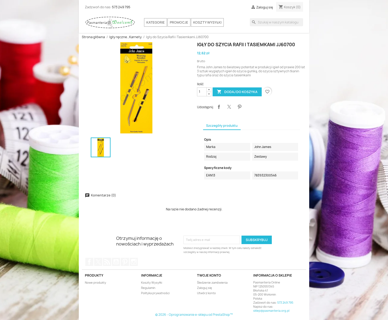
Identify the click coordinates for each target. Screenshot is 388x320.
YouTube (116, 262)
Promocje (179, 22)
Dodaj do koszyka (237, 91)
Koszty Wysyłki (207, 22)
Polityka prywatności (155, 293)
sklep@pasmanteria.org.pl (271, 311)
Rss (107, 262)
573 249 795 (121, 7)
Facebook (89, 262)
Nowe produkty (95, 282)
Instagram (134, 262)
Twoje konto (209, 275)
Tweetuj (229, 107)
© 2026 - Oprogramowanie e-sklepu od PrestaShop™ (194, 315)
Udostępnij (219, 107)
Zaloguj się (204, 288)
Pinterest (239, 107)
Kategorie (155, 22)
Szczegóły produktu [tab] (222, 126)
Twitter (98, 262)
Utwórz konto (206, 293)
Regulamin (148, 288)
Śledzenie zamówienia (212, 282)
